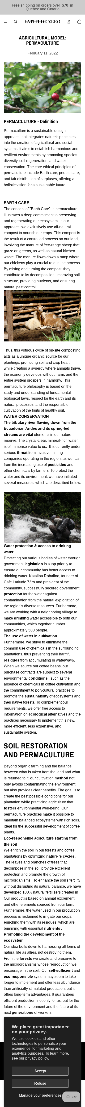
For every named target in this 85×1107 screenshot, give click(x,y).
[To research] (15, 21)
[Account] (69, 21)
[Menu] (5, 21)
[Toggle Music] (75, 664)
